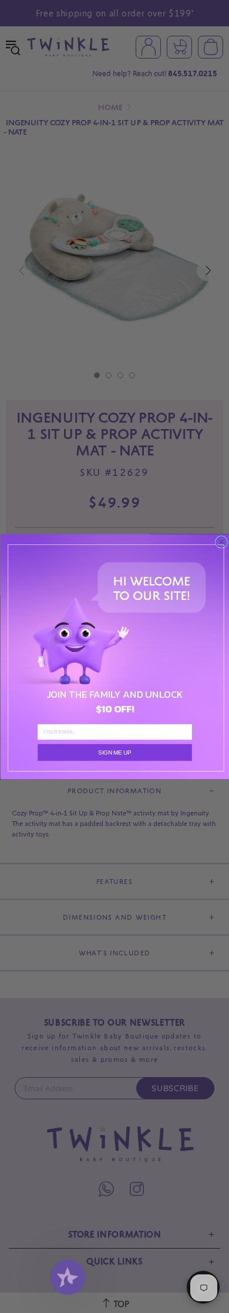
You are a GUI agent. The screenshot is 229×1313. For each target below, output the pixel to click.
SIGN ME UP (114, 752)
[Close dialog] (221, 541)
